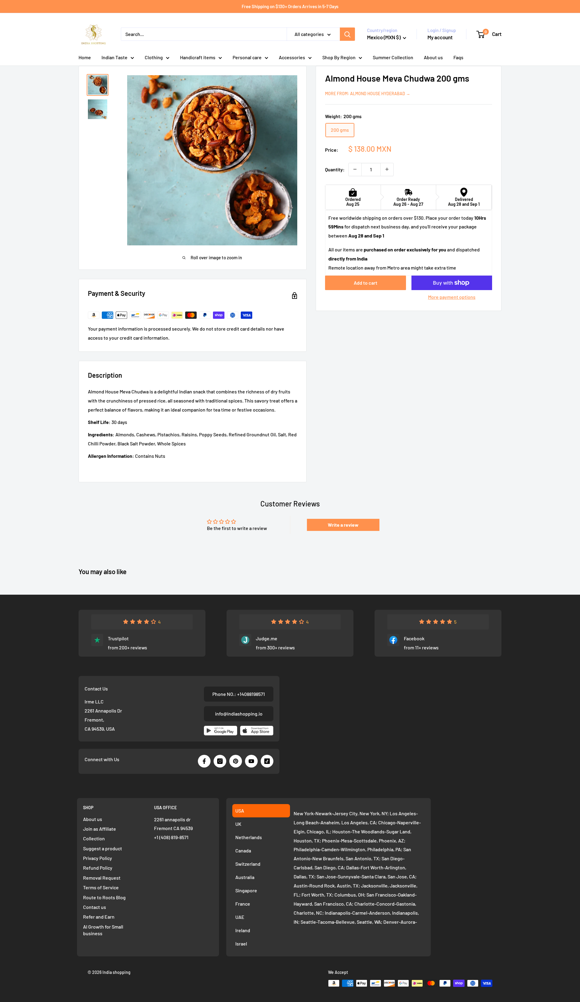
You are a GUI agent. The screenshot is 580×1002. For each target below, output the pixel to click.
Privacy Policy (97, 858)
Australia (244, 877)
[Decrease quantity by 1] (355, 169)
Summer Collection (393, 57)
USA (239, 810)
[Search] (347, 34)
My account (440, 37)
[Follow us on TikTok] (267, 761)
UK (238, 824)
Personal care (247, 57)
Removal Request (102, 878)
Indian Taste (114, 57)
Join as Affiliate (99, 829)
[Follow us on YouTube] (251, 761)
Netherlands (248, 837)
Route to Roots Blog (104, 897)
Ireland (242, 930)
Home (85, 57)
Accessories (292, 57)
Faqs (458, 57)
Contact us (94, 907)
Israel (241, 943)
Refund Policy (97, 868)
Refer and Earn (98, 917)
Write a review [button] (343, 525)
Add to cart (365, 283)
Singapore (246, 890)
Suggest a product (102, 848)
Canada (243, 850)
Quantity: (335, 169)
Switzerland (247, 864)
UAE (239, 917)
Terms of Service (101, 887)
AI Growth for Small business (103, 930)
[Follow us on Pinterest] (235, 761)
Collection (94, 838)
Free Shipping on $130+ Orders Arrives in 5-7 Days (290, 6)
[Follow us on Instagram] (220, 761)
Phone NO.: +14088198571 (238, 694)
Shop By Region (339, 57)
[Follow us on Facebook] (204, 761)
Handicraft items (197, 57)
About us (433, 57)
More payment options (451, 297)
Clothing (154, 57)
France (242, 904)
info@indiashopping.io (239, 713)
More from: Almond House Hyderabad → (367, 93)
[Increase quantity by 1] (387, 169)
